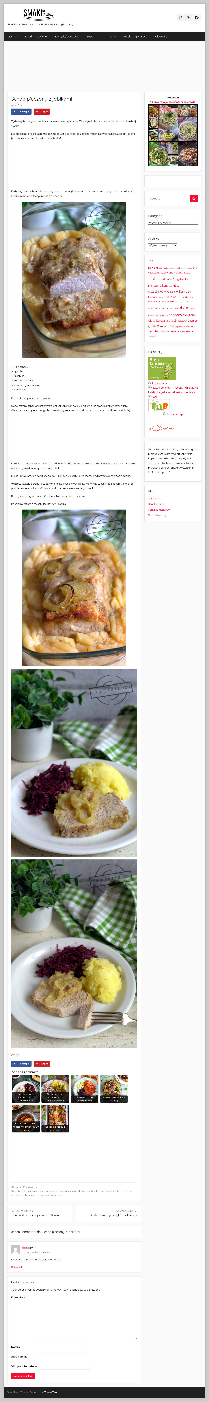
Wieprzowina (29, 1187)
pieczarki (189, 315)
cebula (19, 1191)
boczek (173, 268)
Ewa (20, 105)
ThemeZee (50, 1392)
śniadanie (188, 331)
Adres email (19, 1356)
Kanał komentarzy (159, 509)
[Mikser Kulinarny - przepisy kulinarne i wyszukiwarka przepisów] (162, 378)
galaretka (182, 279)
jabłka (27, 1191)
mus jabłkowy (77, 1191)
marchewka (182, 297)
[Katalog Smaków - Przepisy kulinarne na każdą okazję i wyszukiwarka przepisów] (173, 392)
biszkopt (153, 267)
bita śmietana (164, 268)
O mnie (108, 36)
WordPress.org (157, 515)
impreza (153, 285)
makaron (170, 297)
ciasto (186, 268)
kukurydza (183, 291)
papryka (175, 315)
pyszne (193, 321)
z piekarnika (165, 331)
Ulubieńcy (161, 36)
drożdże (187, 273)
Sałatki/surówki (34, 36)
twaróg (192, 326)
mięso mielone (180, 301)
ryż (149, 326)
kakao (169, 286)
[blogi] (152, 396)
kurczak (152, 297)
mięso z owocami (59, 1191)
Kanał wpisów (156, 504)
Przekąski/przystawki (66, 36)
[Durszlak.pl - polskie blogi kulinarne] (158, 383)
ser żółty (169, 326)
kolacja (171, 291)
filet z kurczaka (162, 278)
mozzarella (156, 308)
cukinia (193, 268)
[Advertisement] (95, 66)
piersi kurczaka (158, 320)
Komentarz (19, 1297)
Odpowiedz (17, 1267)
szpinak (178, 327)
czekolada (154, 272)
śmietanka (177, 331)
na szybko (171, 308)
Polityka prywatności (134, 36)
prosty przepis (178, 320)
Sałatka (157, 326)
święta (152, 336)
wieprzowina (57, 1195)
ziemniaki (153, 331)
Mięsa (90, 36)
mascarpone (165, 301)
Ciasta (11, 36)
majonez (160, 297)
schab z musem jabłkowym (34, 1195)
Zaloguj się (154, 498)
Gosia (26, 1247)
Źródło (15, 1055)
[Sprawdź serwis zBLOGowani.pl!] (173, 414)
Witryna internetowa (24, 1366)
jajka (162, 285)
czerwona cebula (172, 272)
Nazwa (15, 1346)
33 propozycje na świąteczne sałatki (173, 101)
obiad (184, 307)
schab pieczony (102, 1191)
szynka (185, 326)
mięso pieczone (40, 1191)
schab (89, 1191)
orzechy (163, 315)
